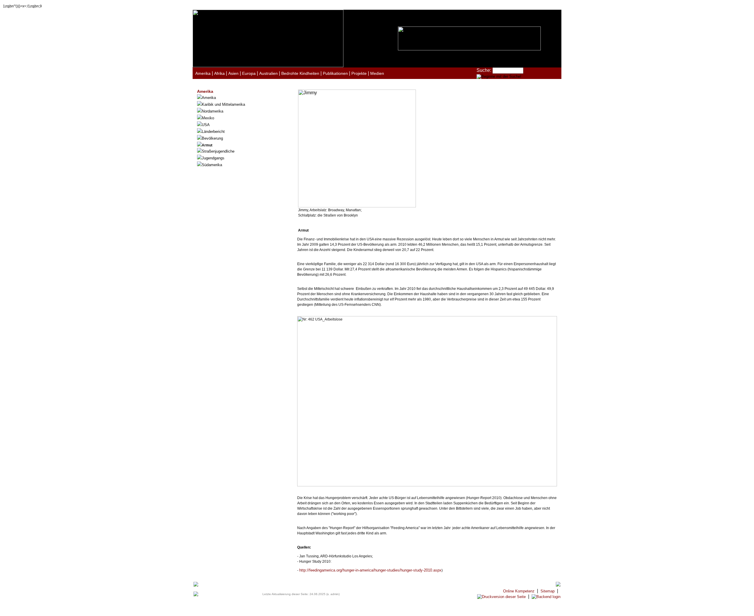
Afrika (219, 73)
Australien (268, 73)
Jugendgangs (213, 158)
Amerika (203, 73)
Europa (249, 73)
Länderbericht (213, 131)
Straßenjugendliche (218, 151)
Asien (233, 73)
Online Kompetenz (519, 591)
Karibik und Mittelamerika (223, 104)
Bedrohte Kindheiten (300, 73)
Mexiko (208, 118)
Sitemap (547, 591)
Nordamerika (212, 111)
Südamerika (212, 165)
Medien (377, 73)
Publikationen (335, 73)
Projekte (359, 73)
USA (206, 125)
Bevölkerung (212, 138)
